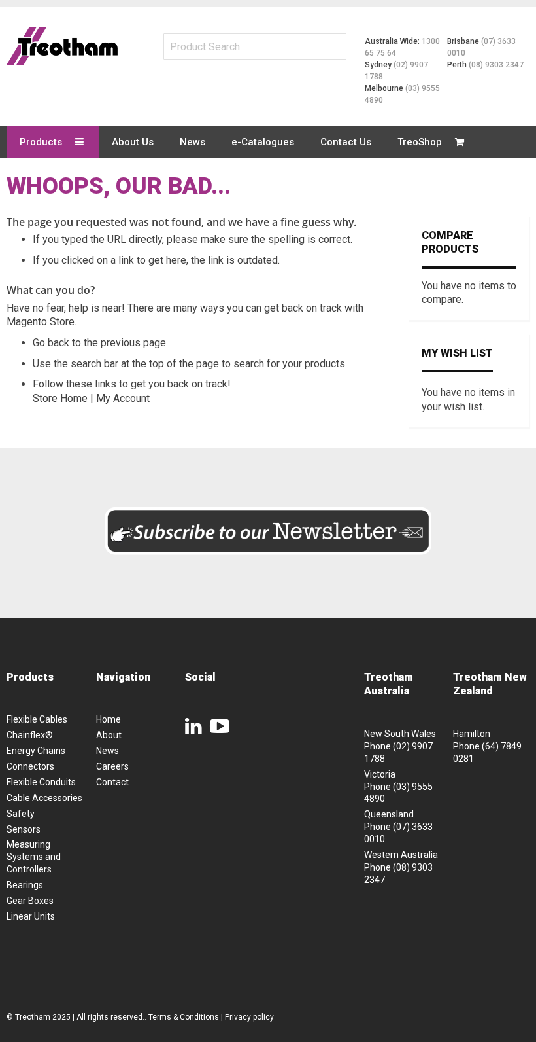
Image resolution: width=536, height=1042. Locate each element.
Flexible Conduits (41, 782)
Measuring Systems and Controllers (34, 856)
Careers (112, 766)
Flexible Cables (37, 719)
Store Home (60, 398)
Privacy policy (249, 1017)
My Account (123, 398)
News (107, 751)
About (109, 735)
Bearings (25, 885)
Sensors (24, 829)
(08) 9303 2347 (496, 64)
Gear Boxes (30, 900)
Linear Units (31, 916)
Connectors (30, 766)
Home (108, 719)
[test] (62, 46)
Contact (112, 782)
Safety (21, 813)
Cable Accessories (44, 798)
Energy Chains (36, 751)
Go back (51, 342)
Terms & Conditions (183, 1017)
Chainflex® (30, 735)
